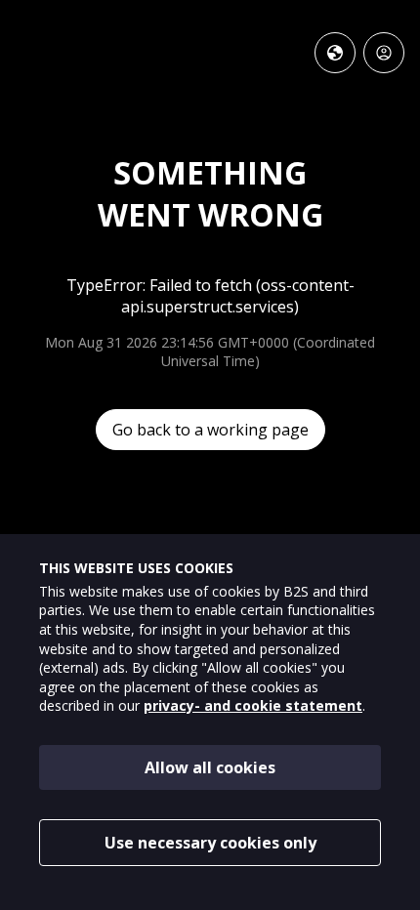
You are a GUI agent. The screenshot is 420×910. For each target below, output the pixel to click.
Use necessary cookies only (210, 842)
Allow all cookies (210, 767)
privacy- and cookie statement (253, 705)
